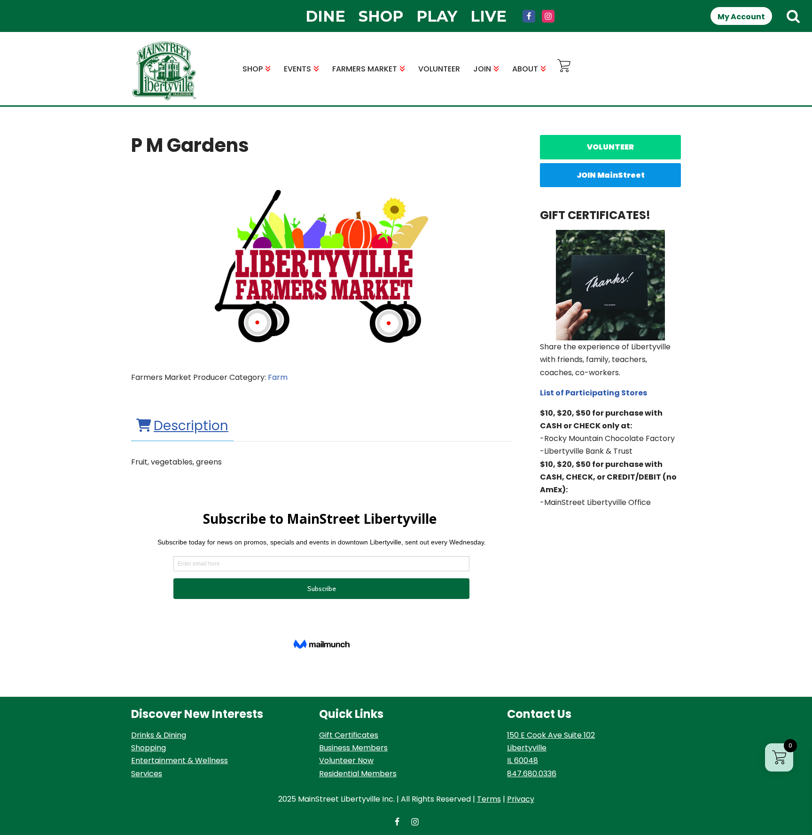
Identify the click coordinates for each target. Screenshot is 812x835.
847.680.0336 (531, 773)
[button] (268, 68)
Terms (489, 799)
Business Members (353, 747)
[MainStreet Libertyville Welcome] (164, 71)
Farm (278, 377)
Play (436, 16)
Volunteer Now (346, 760)
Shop (381, 16)
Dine (325, 16)
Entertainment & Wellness (179, 760)
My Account (741, 16)
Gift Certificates (348, 735)
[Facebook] (529, 16)
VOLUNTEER (439, 68)
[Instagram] (548, 16)
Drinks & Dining (158, 735)
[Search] (793, 16)
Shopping (148, 747)
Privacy (520, 799)
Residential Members (358, 773)
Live (488, 16)
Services (146, 773)
